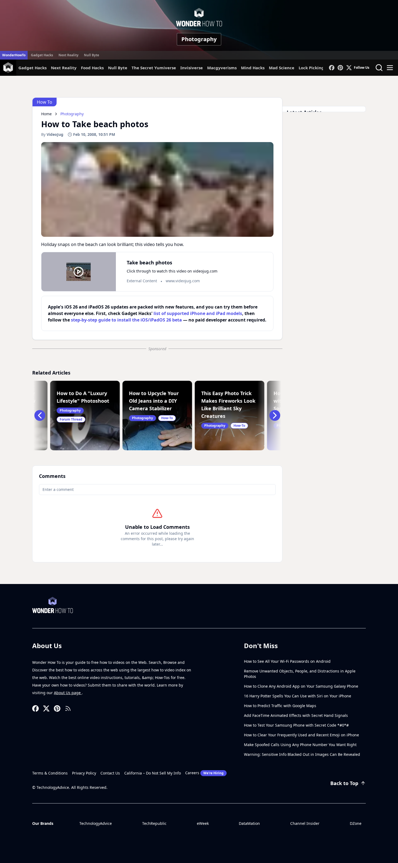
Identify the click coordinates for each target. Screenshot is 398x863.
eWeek (203, 823)
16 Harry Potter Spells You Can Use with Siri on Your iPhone (297, 695)
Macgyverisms (222, 67)
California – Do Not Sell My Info (152, 773)
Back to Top (344, 783)
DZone (355, 823)
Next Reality (68, 55)
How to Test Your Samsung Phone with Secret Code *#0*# (296, 725)
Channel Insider (304, 823)
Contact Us (110, 773)
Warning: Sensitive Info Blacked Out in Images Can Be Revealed (302, 754)
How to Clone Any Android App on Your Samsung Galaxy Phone (301, 686)
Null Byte (91, 55)
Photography (199, 39)
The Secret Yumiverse (154, 67)
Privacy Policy (84, 773)
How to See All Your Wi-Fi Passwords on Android (287, 661)
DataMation (249, 823)
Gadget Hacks (42, 55)
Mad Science (281, 67)
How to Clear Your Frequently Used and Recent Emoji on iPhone (301, 734)
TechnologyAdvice (95, 823)
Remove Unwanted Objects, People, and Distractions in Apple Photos (299, 673)
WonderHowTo (13, 55)
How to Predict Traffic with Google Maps (280, 705)
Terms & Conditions (50, 773)
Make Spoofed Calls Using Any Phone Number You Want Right (300, 744)
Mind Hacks (253, 67)
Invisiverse (191, 67)
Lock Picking (311, 67)
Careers (204, 772)
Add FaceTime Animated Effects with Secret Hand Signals (296, 715)
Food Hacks (92, 67)
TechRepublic (154, 823)
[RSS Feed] (68, 708)
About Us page (68, 692)
